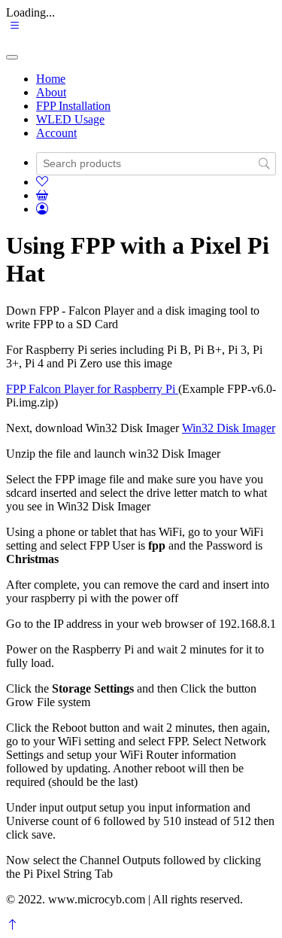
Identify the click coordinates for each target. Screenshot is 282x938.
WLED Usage (70, 119)
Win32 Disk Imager (228, 428)
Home (50, 78)
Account (56, 132)
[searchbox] (156, 163)
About (51, 92)
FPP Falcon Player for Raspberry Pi (92, 388)
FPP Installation (73, 105)
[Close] (12, 57)
